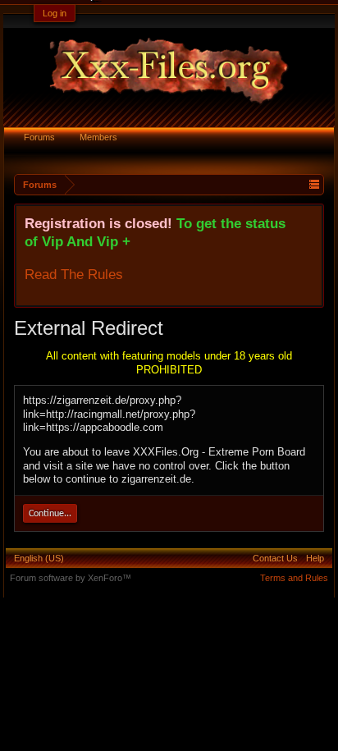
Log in (54, 13)
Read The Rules (74, 274)
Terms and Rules (294, 578)
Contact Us (275, 558)
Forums (39, 137)
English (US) (39, 558)
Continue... (50, 514)
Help (315, 558)
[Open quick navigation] (313, 184)
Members (98, 137)
